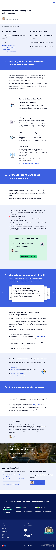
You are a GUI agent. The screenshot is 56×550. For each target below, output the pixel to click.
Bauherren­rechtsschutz (15, 369)
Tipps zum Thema (7, 49)
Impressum (4, 528)
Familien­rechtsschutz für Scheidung (17, 373)
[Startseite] (2, 26)
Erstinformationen (5, 531)
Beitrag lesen (13, 458)
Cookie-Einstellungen (6, 537)
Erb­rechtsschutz (13, 367)
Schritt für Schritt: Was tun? (9, 45)
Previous (1, 453)
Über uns (3, 525)
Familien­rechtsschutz (40, 336)
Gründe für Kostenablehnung (9, 47)
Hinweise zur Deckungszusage (9, 51)
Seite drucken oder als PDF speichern (11, 484)
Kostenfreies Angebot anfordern (28, 256)
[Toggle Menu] (54, 2)
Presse (3, 532)
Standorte (4, 526)
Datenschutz (4, 529)
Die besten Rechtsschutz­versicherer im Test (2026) (13, 478)
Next (54, 453)
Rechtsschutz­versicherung (43, 492)
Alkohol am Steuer (36, 404)
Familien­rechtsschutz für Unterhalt (17, 375)
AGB (2, 535)
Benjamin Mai (15, 436)
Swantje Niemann (10, 18)
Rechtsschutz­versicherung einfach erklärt (11, 481)
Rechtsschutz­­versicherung (9, 26)
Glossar (3, 534)
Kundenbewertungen (6, 523)
